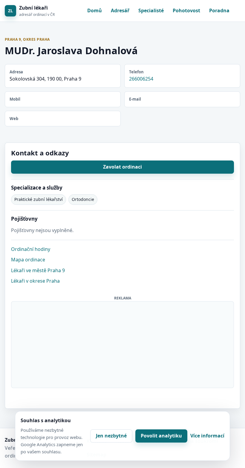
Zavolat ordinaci (122, 166)
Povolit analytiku (161, 435)
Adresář (120, 10)
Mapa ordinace (28, 259)
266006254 (141, 78)
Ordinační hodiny (30, 249)
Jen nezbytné (111, 435)
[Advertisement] (122, 343)
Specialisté (151, 10)
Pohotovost (186, 10)
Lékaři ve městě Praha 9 (38, 270)
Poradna (219, 10)
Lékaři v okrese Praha (35, 281)
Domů (94, 10)
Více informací (207, 435)
